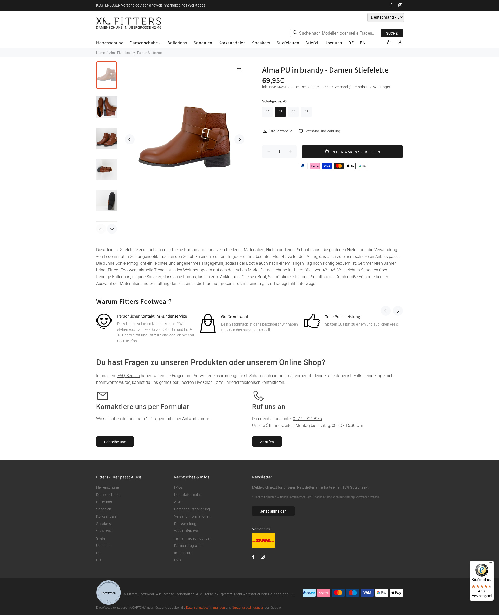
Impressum (183, 553)
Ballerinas (104, 502)
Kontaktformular (187, 495)
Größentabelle (281, 131)
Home (100, 53)
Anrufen (267, 442)
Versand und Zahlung (323, 131)
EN (98, 560)
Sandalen (103, 509)
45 (306, 111)
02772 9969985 (307, 418)
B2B (177, 560)
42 (267, 111)
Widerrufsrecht (186, 531)
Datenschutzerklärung (192, 509)
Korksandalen (107, 516)
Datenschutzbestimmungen (205, 608)
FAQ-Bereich (128, 375)
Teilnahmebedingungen (193, 538)
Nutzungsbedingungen (248, 608)
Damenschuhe (107, 495)
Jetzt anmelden (273, 511)
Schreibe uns (115, 442)
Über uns (103, 545)
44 (293, 111)
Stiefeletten (105, 531)
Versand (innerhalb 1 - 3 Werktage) (362, 87)
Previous (130, 139)
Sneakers (103, 524)
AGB (177, 502)
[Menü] (491, 564)
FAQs (178, 487)
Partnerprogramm (188, 545)
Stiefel (101, 538)
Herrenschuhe (107, 487)
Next (239, 139)
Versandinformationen (192, 516)
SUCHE (392, 33)
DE (98, 553)
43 (280, 111)
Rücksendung (185, 524)
